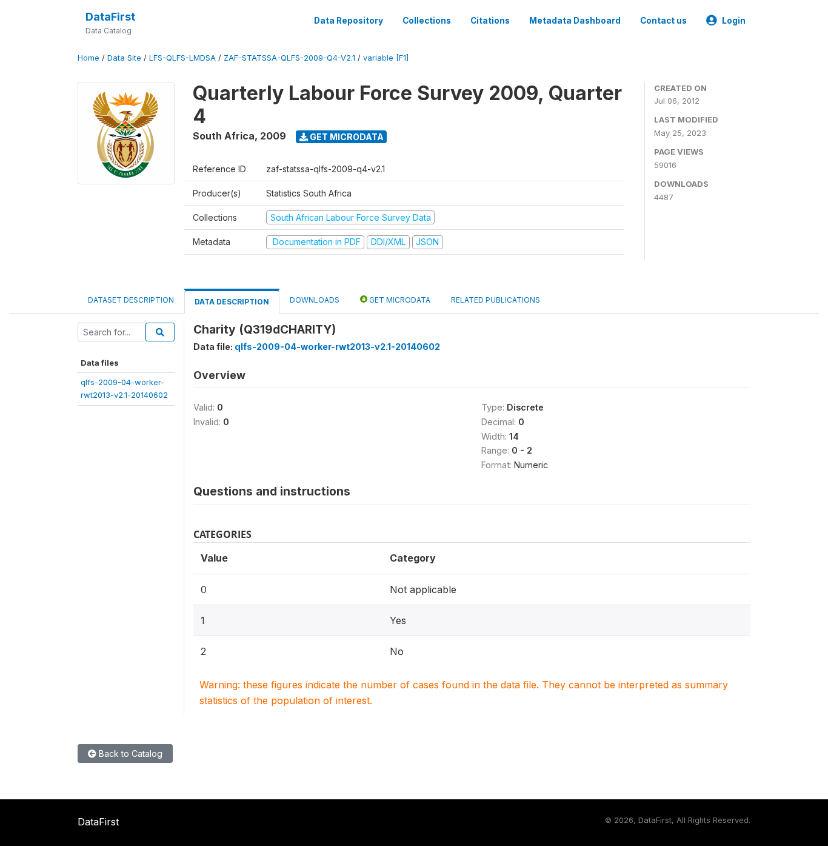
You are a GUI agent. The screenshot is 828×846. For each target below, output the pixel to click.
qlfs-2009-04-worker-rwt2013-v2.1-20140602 (337, 346)
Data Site (124, 57)
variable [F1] (386, 57)
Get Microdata (346, 137)
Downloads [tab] (314, 299)
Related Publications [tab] (495, 299)
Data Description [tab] (232, 301)
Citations (490, 20)
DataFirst (110, 16)
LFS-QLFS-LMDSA (182, 57)
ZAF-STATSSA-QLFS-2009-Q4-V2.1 (289, 57)
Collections (426, 20)
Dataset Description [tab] (131, 299)
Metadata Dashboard (575, 20)
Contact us (663, 20)
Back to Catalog (129, 753)
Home (88, 57)
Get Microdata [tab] (398, 299)
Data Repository (348, 20)
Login (734, 20)
